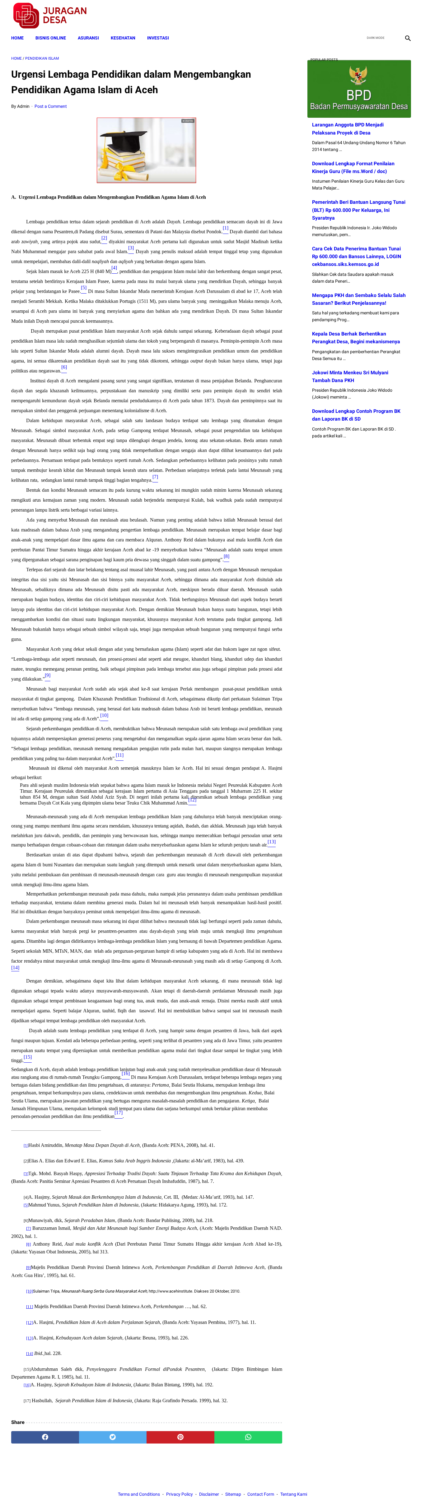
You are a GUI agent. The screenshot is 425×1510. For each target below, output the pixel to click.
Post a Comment (51, 106)
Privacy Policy (179, 1494)
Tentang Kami (293, 1494)
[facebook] (363, 16)
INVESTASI (158, 37)
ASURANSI (88, 37)
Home (17, 37)
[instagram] (407, 16)
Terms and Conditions (139, 1494)
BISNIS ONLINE (50, 37)
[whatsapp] (248, 1437)
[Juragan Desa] (54, 15)
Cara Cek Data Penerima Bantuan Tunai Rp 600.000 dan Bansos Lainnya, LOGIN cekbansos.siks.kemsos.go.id (356, 256)
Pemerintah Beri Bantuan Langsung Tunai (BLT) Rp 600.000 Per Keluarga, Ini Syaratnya (358, 210)
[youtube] (392, 16)
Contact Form (260, 1494)
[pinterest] (180, 1437)
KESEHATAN (123, 37)
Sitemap (233, 1494)
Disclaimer (209, 1494)
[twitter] (378, 16)
